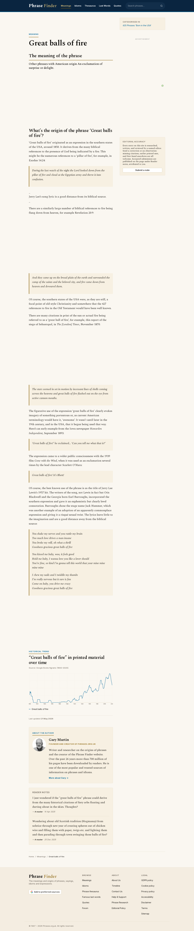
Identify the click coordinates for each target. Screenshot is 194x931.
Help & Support (119, 897)
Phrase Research (120, 902)
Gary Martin (59, 740)
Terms (144, 908)
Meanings (66, 6)
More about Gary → (58, 778)
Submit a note (142, 170)
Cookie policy (147, 886)
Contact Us (117, 891)
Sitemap (145, 913)
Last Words (104, 6)
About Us (116, 880)
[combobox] (143, 6)
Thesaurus (90, 6)
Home (31, 856)
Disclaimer (146, 902)
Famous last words (91, 897)
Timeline (116, 886)
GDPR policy (147, 880)
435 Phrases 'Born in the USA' (137, 25)
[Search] (161, 6)
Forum (85, 908)
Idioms (77, 6)
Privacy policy (148, 891)
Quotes (117, 6)
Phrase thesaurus (90, 891)
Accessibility (147, 897)
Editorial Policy (119, 908)
